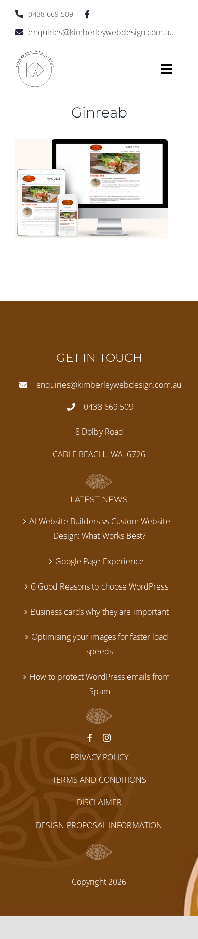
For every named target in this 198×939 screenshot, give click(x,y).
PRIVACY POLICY (99, 757)
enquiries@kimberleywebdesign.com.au (101, 32)
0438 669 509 (50, 14)
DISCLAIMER (99, 802)
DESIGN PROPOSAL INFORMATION (99, 825)
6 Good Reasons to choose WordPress (99, 586)
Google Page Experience (99, 561)
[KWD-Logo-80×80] (35, 54)
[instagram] (107, 738)
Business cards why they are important (99, 611)
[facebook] (87, 14)
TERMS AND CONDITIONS (99, 780)
